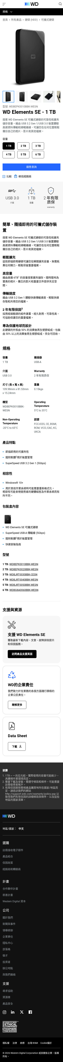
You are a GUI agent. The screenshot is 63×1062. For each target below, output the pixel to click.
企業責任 (8, 936)
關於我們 (8, 917)
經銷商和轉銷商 (12, 869)
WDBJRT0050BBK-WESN (23, 584)
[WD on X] (21, 1012)
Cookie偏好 (46, 1043)
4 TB (8, 154)
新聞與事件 (9, 923)
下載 (15, 746)
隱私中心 (8, 943)
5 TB (23, 154)
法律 (14, 1043)
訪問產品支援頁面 (22, 653)
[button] (8, 96)
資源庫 (6, 997)
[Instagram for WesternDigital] (4, 1012)
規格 (5, 11)
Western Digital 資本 (14, 901)
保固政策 (8, 862)
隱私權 (6, 1043)
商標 (22, 1043)
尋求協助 (8, 990)
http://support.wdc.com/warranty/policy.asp (30, 793)
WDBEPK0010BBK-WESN (23, 564)
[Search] (60, 3)
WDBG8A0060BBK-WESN (23, 590)
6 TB (38, 154)
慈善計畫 (8, 895)
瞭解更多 (17, 704)
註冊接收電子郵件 (13, 850)
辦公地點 (8, 968)
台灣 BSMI (33, 1043)
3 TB (38, 145)
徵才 (5, 955)
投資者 (6, 962)
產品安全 (8, 1003)
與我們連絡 (9, 974)
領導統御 (8, 930)
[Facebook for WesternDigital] (30, 1012)
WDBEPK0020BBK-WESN (23, 569)
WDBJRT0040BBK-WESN (23, 579)
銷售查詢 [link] (31, 166)
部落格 (6, 949)
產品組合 (8, 856)
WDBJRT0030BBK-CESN (23, 574)
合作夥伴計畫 (10, 888)
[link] (7, 176)
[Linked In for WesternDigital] (13, 1012)
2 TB (23, 145)
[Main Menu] (4, 4)
